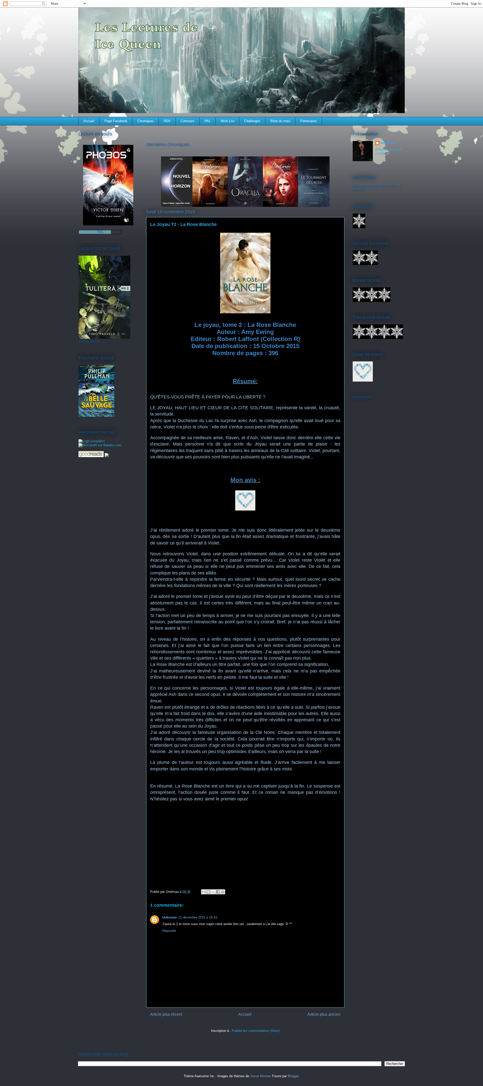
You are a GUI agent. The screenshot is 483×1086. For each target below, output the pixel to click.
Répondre (169, 931)
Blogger (293, 1076)
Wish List (227, 121)
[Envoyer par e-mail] (203, 891)
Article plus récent (166, 1014)
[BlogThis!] (208, 891)
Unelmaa (387, 143)
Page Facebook (115, 121)
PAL (208, 121)
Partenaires (308, 121)
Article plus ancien (323, 1014)
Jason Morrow (260, 1076)
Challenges (252, 121)
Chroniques (145, 121)
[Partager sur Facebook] (217, 891)
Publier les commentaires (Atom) (256, 1031)
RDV (167, 121)
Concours (187, 121)
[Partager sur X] (213, 891)
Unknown (169, 917)
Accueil (89, 121)
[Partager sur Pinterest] (222, 891)
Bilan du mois (280, 121)
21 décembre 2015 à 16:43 (197, 917)
